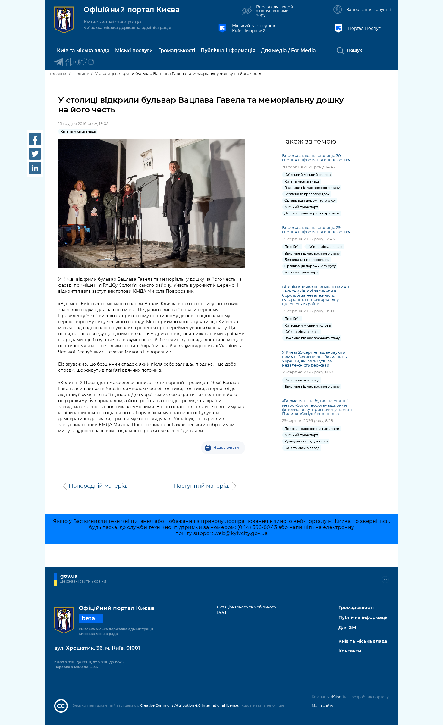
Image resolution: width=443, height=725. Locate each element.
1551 (221, 612)
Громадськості (356, 607)
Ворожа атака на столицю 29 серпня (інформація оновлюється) (317, 229)
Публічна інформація (363, 617)
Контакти (349, 651)
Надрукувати (226, 447)
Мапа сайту (322, 705)
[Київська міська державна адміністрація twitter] (83, 62)
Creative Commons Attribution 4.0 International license (189, 705)
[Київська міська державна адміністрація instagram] (91, 62)
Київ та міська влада (362, 641)
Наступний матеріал (202, 486)
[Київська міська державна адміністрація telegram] (58, 62)
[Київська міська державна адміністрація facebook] (66, 62)
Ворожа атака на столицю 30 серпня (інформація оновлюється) (317, 157)
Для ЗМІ (348, 627)
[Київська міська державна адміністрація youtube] (75, 62)
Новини (81, 73)
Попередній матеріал (99, 486)
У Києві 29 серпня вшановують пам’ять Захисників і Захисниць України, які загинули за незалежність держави (314, 358)
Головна (58, 73)
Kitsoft (338, 697)
